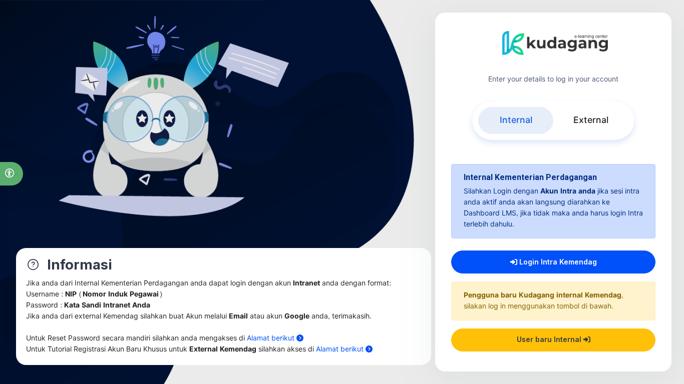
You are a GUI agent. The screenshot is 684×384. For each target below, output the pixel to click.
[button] (11, 174)
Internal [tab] (516, 120)
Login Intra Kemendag (557, 262)
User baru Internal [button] (550, 339)
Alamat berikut (271, 338)
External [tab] (590, 120)
